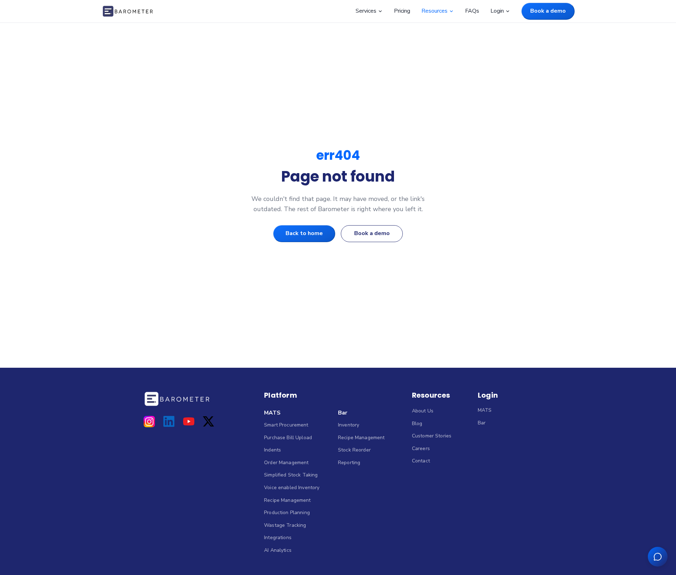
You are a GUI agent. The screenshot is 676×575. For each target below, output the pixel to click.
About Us (422, 410)
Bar (342, 413)
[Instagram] (149, 421)
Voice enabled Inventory (291, 487)
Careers (421, 448)
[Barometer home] (127, 11)
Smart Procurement (286, 425)
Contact (421, 460)
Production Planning (287, 512)
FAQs (472, 11)
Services (366, 11)
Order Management (286, 462)
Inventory (348, 425)
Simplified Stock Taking (291, 475)
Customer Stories (431, 435)
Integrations (278, 537)
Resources (434, 11)
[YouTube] (188, 421)
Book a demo (548, 11)
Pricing (402, 11)
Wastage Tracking (285, 525)
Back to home (304, 233)
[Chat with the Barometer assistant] (658, 557)
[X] (208, 421)
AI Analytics (278, 550)
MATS (272, 413)
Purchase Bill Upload (288, 437)
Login (497, 11)
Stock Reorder (354, 450)
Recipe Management (287, 500)
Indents (272, 450)
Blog (417, 423)
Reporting (349, 462)
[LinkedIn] (169, 421)
